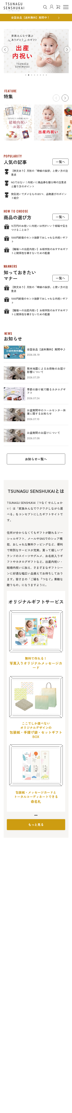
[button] (25, 75)
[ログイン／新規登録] (51, 7)
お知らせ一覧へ (36, 459)
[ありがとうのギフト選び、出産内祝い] (48, 123)
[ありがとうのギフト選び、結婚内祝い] (18, 123)
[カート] (58, 7)
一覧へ (60, 162)
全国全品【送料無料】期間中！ (30, 17)
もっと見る (36, 824)
